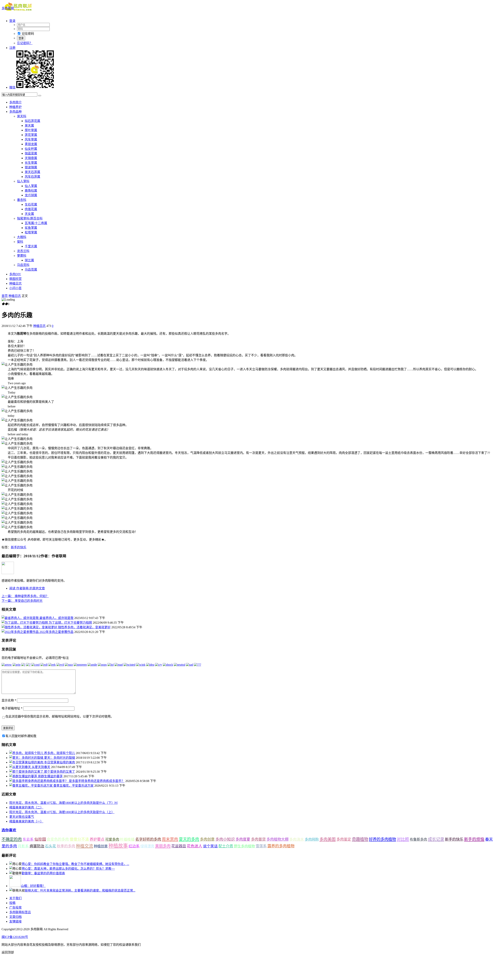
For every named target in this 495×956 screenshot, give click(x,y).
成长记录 (436, 839)
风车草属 (31, 139)
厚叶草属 (31, 130)
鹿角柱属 (31, 190)
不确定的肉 (12, 839)
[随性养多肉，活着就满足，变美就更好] (30, 627)
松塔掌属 (31, 232)
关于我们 (15, 898)
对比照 (403, 839)
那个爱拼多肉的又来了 (59, 771)
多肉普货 (258, 839)
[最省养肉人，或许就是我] (20, 618)
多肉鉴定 (343, 839)
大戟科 (21, 237)
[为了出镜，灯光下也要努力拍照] (25, 622)
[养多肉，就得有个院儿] (26, 753)
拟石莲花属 (32, 121)
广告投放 (15, 907)
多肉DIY (15, 274)
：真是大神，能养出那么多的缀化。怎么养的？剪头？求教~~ (68, 868)
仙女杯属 (31, 148)
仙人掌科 (23, 181)
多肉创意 (207, 839)
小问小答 (15, 288)
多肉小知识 (225, 839)
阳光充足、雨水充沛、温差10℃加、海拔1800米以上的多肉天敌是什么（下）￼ (63, 802)
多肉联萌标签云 (20, 912)
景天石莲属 (32, 172)
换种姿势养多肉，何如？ (25, 596)
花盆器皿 (178, 846)
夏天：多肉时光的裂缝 (59, 757)
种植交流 (84, 846)
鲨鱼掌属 (31, 227)
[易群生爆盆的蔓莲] (23, 776)
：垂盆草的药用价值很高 (43, 873)
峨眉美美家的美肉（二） (26, 807)
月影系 (23, 846)
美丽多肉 (163, 846)
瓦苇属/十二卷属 (36, 223)
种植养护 (15, 107)
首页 (5, 296)
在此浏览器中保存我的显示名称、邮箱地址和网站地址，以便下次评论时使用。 (59, 716)
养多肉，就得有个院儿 (59, 753)
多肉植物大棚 (277, 839)
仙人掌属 (31, 186)
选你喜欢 (9, 830)
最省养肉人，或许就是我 (56, 618)
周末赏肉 (170, 839)
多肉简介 (15, 102)
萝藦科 (21, 255)
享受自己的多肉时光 (22, 600)
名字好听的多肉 (148, 839)
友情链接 (15, 921)
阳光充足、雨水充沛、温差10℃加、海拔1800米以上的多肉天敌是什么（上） (61, 812)
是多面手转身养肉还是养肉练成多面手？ (97, 781)
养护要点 (97, 839)
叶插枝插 (127, 839)
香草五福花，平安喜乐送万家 (73, 785)
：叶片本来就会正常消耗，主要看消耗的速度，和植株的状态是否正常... (80, 890)
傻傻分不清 (79, 839)
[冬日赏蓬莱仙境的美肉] (26, 762)
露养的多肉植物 (280, 846)
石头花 (50, 846)
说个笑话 (210, 846)
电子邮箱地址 (12, 708)
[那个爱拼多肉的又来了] (26, 771)
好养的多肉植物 (382, 839)
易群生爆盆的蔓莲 (50, 776)
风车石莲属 (32, 176)
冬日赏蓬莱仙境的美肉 (59, 762)
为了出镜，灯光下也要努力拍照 (70, 622)
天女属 (29, 213)
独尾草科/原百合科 (30, 218)
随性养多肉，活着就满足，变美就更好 (84, 627)
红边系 (134, 846)
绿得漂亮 (147, 846)
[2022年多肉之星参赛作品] (20, 632)
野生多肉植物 (244, 846)
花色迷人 (194, 846)
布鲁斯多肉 (418, 839)
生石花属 (31, 204)
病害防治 (37, 846)
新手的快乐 (18, 547)
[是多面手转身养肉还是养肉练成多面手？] (39, 781)
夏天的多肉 (189, 839)
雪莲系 (261, 846)
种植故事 (118, 845)
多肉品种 (15, 111)
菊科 (20, 241)
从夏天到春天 (41, 767)
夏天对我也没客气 (21, 816)
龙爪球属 (31, 195)
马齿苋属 (31, 269)
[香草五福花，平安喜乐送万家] (31, 785)
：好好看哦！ (33, 885)
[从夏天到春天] (20, 767)
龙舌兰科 (23, 251)
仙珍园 (40, 839)
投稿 (12, 903)
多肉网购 (312, 839)
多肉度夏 (243, 839)
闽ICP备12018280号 (15, 937)
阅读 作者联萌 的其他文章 (27, 588)
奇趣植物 (360, 839)
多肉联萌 (8, 8)
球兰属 (29, 260)
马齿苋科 (23, 265)
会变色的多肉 (58, 839)
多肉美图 (327, 839)
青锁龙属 (31, 144)
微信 (12, 87)
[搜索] (39, 95)
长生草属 (31, 162)
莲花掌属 (31, 134)
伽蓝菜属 (31, 153)
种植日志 (15, 283)
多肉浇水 (296, 839)
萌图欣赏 (15, 278)
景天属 (29, 125)
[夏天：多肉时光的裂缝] (26, 757)
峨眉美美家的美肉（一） (26, 821)
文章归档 (15, 916)
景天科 (21, 116)
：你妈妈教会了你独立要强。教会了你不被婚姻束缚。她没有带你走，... (75, 864)
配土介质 (225, 846)
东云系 (28, 839)
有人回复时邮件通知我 (20, 736)
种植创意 (101, 846)
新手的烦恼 (474, 839)
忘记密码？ (24, 43)
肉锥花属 (31, 209)
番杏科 (21, 199)
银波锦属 (31, 167)
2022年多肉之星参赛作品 (56, 632)
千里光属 (31, 246)
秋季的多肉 (66, 846)
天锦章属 (31, 158)
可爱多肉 (112, 839)
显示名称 (9, 700)
